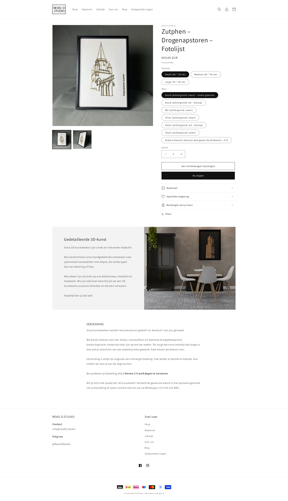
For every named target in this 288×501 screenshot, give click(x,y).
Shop (147, 424)
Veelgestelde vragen (155, 453)
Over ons (149, 441)
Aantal (165, 147)
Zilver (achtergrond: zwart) (180, 117)
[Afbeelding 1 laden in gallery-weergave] (61, 139)
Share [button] (168, 213)
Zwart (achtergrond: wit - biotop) (184, 125)
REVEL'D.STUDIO (136, 493)
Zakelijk (149, 436)
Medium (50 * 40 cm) (205, 74)
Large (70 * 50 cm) (175, 81)
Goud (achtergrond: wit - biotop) (183, 102)
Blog (147, 447)
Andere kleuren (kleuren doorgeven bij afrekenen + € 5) (196, 140)
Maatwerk (150, 430)
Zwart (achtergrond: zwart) (180, 132)
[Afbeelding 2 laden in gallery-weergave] (82, 139)
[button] (219, 9)
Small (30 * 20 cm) (175, 74)
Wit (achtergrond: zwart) (179, 110)
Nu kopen (198, 175)
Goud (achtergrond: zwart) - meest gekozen (190, 95)
